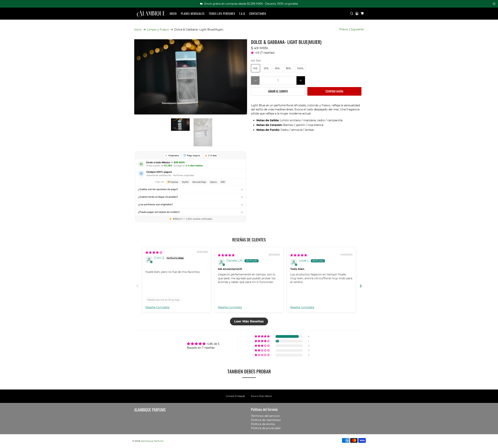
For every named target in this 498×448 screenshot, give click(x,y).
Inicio (173, 13)
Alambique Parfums (152, 441)
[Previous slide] (137, 286)
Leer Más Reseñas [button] (249, 321)
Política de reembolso (266, 420)
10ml (300, 68)
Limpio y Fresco (158, 29)
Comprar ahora (334, 91)
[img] (154, 252)
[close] (494, 4)
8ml (288, 68)
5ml (277, 68)
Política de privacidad (265, 428)
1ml (255, 68)
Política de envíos (263, 424)
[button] (253, 52)
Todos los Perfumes (222, 13)
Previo (343, 29)
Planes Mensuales (193, 13)
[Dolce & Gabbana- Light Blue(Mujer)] (190, 76)
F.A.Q (242, 13)
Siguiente (357, 29)
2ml (266, 68)
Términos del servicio (265, 416)
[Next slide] (361, 286)
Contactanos (257, 13)
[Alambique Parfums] (151, 13)
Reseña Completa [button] (157, 307)
